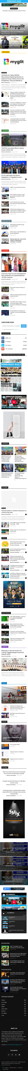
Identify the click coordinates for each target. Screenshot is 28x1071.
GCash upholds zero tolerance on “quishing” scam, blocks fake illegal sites (18, 312)
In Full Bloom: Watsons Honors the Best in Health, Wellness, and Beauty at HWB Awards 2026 (18, 575)
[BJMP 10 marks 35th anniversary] (5, 189)
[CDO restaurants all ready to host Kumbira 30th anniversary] (5, 544)
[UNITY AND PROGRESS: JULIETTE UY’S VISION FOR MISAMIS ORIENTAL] (5, 618)
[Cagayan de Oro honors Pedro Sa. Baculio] (14, 733)
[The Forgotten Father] (5, 746)
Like (26, 338)
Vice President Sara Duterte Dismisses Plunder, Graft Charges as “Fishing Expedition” (18, 989)
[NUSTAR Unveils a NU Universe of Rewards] (5, 715)
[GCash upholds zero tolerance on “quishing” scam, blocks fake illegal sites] (5, 312)
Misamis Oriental (5, 145)
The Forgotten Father (15, 744)
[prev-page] (2, 126)
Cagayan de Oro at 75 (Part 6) (17, 751)
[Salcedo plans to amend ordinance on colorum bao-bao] (14, 500)
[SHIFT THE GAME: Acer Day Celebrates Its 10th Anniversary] (5, 948)
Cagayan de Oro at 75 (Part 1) (17, 759)
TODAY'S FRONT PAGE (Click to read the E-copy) (13, 354)
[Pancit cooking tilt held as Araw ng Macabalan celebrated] (5, 551)
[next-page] (5, 126)
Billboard (3, 271)
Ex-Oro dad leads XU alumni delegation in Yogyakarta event (11, 176)
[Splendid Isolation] (14, 864)
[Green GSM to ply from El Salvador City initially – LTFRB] (5, 524)
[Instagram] (15, 1054)
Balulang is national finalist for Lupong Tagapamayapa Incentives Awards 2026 (12, 652)
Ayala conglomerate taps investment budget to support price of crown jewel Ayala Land (7, 475)
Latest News (4, 23)
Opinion (14, 845)
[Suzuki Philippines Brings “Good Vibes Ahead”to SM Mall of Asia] (5, 963)
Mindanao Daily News (6, 151)
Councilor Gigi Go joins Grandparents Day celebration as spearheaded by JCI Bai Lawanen (13, 275)
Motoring (3, 508)
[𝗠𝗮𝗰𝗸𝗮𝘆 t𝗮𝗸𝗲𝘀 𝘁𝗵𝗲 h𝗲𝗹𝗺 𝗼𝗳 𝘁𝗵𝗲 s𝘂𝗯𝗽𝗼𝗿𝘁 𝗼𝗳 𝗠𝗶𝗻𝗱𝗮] (5, 241)
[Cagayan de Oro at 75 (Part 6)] (5, 754)
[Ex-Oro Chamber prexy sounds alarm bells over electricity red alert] (5, 204)
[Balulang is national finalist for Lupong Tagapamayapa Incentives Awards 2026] (14, 664)
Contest (3, 670)
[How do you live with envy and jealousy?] (14, 849)
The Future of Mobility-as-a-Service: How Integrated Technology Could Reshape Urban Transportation (18, 104)
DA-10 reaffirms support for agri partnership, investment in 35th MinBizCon (17, 196)
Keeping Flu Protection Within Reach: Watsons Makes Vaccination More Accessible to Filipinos (18, 955)
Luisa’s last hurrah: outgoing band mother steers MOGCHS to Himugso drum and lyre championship (14, 792)
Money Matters (4, 228)
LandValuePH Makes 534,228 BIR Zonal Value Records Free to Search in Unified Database (18, 120)
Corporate (4, 454)
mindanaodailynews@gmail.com (14, 1044)
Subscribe (24, 348)
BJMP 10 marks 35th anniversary (17, 187)
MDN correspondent (5, 82)
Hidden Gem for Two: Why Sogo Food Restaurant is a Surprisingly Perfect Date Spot (13, 699)
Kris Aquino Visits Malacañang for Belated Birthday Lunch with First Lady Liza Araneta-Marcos (17, 981)
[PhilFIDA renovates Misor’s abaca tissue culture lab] (14, 140)
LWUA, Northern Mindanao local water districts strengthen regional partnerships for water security (18, 211)
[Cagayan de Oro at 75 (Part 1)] (5, 761)
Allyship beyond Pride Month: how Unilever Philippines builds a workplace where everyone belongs (6, 459)
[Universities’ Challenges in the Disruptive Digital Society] (14, 878)
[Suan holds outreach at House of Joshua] (5, 289)
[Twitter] (12, 1054)
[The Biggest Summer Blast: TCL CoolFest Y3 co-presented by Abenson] (5, 567)
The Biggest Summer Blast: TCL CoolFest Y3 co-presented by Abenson (17, 567)
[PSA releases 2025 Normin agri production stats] (5, 226)
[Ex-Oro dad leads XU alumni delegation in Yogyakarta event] (14, 167)
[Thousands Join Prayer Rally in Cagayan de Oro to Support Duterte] (5, 633)
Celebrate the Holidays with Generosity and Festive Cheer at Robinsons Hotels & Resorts (17, 707)
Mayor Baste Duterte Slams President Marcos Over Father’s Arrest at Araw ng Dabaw (17, 626)
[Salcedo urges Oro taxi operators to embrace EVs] (5, 532)
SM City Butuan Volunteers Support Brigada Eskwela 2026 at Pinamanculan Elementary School (20, 459)
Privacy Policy (15, 329)
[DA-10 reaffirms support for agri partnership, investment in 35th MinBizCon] (5, 196)
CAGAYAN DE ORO (5, 172)
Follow (25, 341)
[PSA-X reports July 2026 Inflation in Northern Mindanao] (5, 234)
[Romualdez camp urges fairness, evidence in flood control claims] (5, 974)
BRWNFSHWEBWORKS (5, 1065)
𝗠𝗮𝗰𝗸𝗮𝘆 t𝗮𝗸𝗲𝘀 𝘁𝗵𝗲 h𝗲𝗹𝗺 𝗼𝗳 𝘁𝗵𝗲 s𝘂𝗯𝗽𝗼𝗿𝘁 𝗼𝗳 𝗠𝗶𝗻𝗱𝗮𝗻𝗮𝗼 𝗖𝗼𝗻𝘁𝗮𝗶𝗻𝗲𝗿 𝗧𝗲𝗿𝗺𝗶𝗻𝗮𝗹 (18, 240)
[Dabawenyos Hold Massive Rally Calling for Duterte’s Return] (5, 640)
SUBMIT (23, 326)
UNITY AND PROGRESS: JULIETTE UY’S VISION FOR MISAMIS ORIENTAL (17, 618)
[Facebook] (8, 1054)
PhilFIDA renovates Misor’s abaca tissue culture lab (12, 149)
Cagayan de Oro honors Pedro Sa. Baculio (12, 738)
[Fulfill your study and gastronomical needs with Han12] (5, 296)
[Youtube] (19, 1054)
